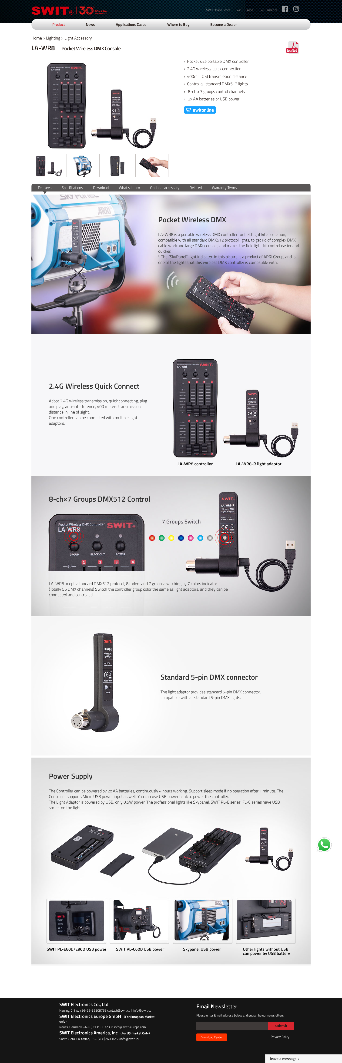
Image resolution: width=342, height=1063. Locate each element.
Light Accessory (78, 38)
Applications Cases (131, 24)
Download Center (212, 1037)
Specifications (72, 187)
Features (44, 187)
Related (196, 187)
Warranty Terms (224, 187)
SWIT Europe (244, 9)
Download (101, 187)
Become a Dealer (223, 24)
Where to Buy (178, 24)
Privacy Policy (280, 1036)
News (90, 24)
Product (58, 24)
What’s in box (129, 187)
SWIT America (268, 9)
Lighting (53, 38)
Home (36, 38)
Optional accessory (164, 187)
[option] (48, 166)
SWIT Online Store (218, 9)
